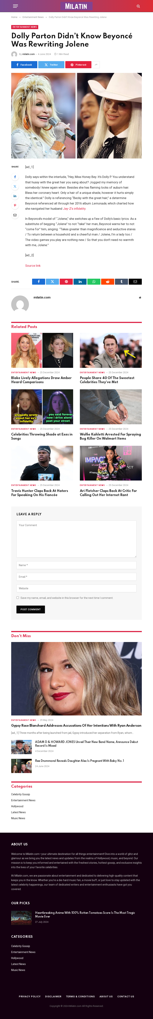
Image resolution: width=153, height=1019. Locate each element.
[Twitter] (15, 186)
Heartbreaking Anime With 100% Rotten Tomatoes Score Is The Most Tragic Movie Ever (85, 915)
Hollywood (17, 806)
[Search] (138, 6)
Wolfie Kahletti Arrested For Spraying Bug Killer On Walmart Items (110, 436)
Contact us (125, 996)
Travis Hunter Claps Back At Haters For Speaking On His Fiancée (39, 493)
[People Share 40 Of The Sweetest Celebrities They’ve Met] (111, 350)
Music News (18, 818)
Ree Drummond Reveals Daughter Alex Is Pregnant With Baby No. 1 (79, 761)
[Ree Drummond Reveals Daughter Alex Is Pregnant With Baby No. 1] (21, 766)
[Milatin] (76, 6)
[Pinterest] (15, 205)
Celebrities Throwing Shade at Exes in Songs (42, 436)
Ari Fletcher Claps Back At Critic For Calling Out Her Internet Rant (108, 493)
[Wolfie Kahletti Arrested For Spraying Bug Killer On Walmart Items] (111, 406)
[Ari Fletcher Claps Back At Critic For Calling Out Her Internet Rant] (111, 463)
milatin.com (28, 54)
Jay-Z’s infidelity (74, 208)
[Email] (15, 215)
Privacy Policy (30, 996)
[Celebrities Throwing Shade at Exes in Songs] (42, 406)
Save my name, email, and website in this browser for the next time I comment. (67, 597)
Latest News (18, 812)
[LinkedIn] (15, 196)
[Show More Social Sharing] (96, 64)
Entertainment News (25, 27)
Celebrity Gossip (20, 794)
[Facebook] (15, 177)
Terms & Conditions (80, 996)
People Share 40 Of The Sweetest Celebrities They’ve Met (107, 380)
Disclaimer (53, 996)
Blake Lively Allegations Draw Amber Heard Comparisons (41, 380)
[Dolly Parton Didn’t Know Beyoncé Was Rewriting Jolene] (76, 115)
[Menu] (15, 6)
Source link (32, 265)
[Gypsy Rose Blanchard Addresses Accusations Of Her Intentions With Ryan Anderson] (76, 679)
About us (106, 996)
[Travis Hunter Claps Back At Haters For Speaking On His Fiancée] (42, 463)
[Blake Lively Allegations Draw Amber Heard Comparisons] (42, 350)
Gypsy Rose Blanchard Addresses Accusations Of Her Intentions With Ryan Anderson (76, 725)
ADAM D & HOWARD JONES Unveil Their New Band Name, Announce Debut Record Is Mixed (86, 744)
